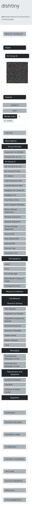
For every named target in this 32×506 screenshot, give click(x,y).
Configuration (10, 447)
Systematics (10, 413)
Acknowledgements (13, 500)
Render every (10, 116)
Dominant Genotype (13, 422)
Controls (8, 97)
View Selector (11, 141)
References (9, 490)
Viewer (8, 48)
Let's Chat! (9, 471)
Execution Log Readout (14, 459)
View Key (9, 133)
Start (15, 111)
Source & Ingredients (13, 481)
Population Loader (12, 434)
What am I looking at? (14, 34)
